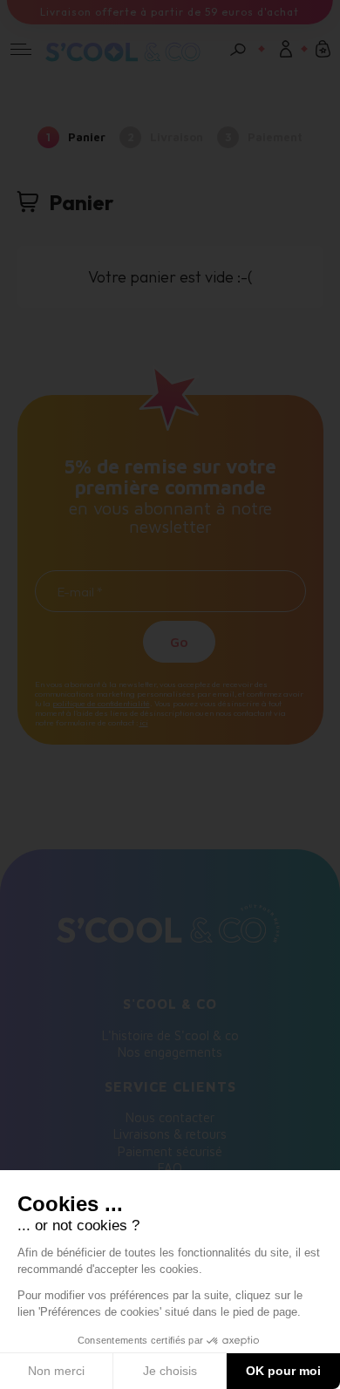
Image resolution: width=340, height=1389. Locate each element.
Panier (86, 137)
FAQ (170, 1168)
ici (143, 722)
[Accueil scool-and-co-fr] (122, 53)
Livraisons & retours (170, 1134)
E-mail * (80, 592)
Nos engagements (170, 1052)
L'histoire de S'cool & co (170, 1035)
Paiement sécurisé (170, 1151)
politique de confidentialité (101, 703)
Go (179, 642)
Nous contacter (170, 1117)
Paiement (275, 137)
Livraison (176, 137)
